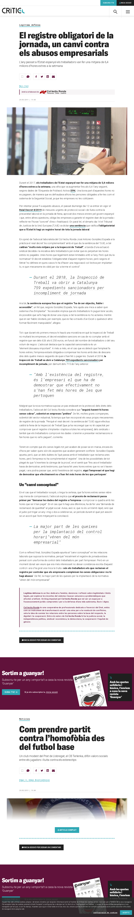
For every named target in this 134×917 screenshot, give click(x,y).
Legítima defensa (29, 25)
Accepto (126, 913)
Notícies (24, 719)
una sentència (78, 225)
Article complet (68, 830)
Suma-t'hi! (10, 692)
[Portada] (13, 11)
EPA (73, 190)
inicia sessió (52, 692)
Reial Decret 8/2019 (30, 209)
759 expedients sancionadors (82, 360)
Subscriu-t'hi (108, 3)
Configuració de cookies (105, 913)
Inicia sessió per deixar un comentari (42, 640)
